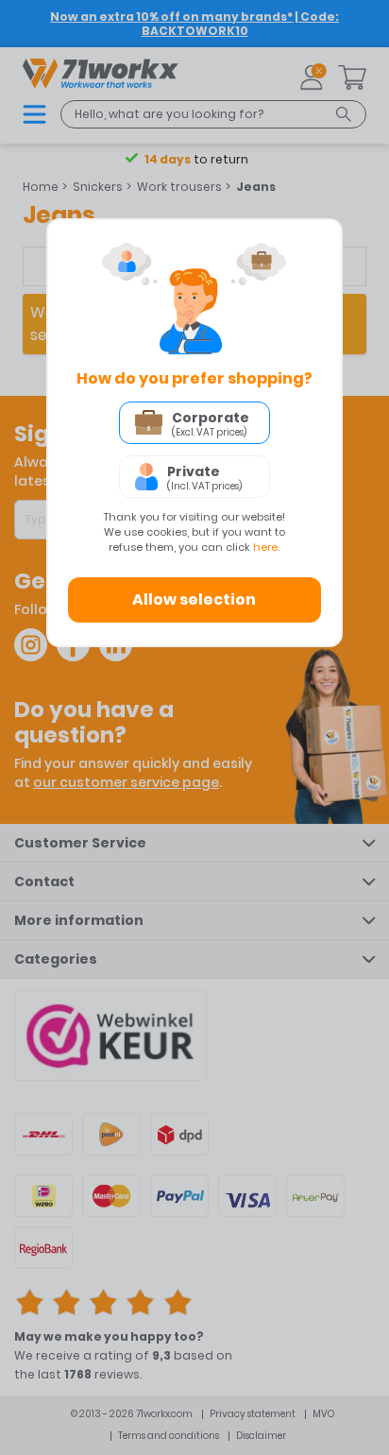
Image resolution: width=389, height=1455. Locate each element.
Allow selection (194, 599)
